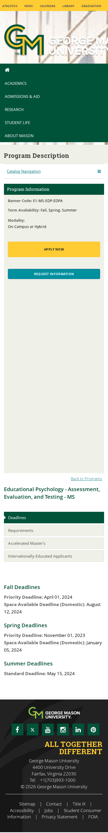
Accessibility (22, 810)
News (28, 6)
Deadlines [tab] (17, 517)
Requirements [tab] (20, 530)
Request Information (54, 274)
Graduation (91, 6)
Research (14, 109)
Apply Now (54, 249)
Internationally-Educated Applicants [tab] (40, 556)
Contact (54, 804)
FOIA (93, 817)
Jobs (49, 810)
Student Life (17, 122)
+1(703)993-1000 (57, 780)
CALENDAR (47, 6)
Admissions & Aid (22, 96)
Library (68, 6)
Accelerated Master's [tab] (26, 543)
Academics (15, 83)
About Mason (19, 135)
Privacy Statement (60, 817)
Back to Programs (86, 478)
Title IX (79, 804)
